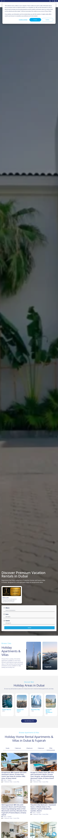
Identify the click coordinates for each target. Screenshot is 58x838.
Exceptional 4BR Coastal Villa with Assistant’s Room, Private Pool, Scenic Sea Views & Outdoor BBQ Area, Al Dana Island (14, 775)
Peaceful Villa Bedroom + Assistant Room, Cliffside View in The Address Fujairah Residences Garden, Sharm (43, 808)
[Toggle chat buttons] (54, 834)
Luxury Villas (16, 782)
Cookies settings (23, 19)
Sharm (4, 780)
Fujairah (9, 780)
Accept (35, 19)
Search (29, 627)
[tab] (51, 748)
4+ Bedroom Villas (7, 782)
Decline (47, 19)
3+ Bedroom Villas (36, 782)
